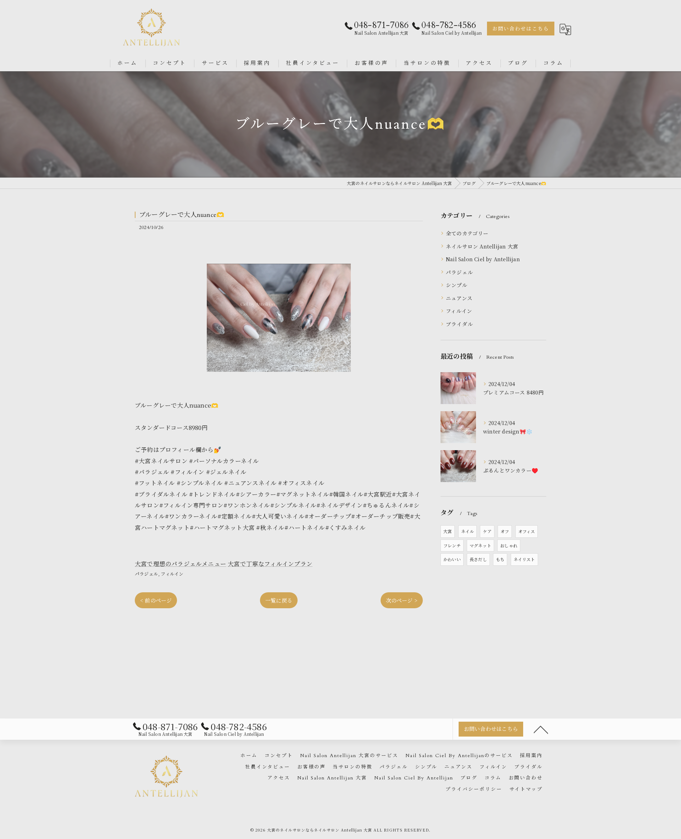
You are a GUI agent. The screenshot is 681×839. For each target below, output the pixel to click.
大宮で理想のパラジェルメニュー (180, 563)
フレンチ (452, 545)
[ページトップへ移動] (541, 729)
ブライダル (459, 324)
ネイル (467, 531)
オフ (504, 531)
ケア (487, 531)
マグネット (480, 545)
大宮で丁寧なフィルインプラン (270, 563)
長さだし (478, 559)
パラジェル (146, 573)
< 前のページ (156, 600)
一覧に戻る (278, 600)
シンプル (456, 285)
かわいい (452, 559)
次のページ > (401, 600)
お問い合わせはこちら (520, 29)
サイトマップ (526, 789)
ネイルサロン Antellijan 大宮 (482, 246)
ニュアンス (459, 298)
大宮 (447, 531)
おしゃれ (508, 545)
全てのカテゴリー (467, 233)
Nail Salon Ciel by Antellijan (483, 259)
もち (500, 559)
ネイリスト (524, 559)
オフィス (526, 531)
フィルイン (172, 573)
